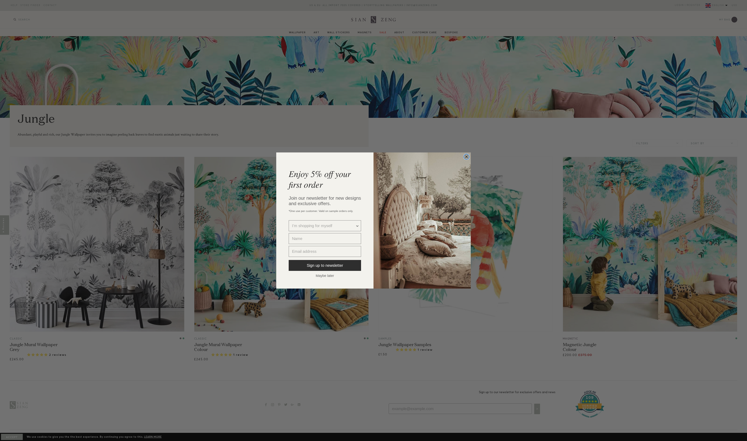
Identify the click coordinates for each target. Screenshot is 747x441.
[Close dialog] (466, 156)
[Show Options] (357, 225)
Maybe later (325, 275)
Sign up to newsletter (325, 265)
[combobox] (323, 225)
